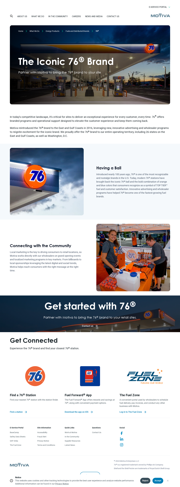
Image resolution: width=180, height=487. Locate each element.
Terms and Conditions (46, 445)
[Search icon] (11, 16)
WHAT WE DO (37, 16)
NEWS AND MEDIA (94, 16)
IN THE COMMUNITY (58, 16)
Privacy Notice (43, 441)
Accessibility (42, 432)
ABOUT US (22, 16)
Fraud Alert (41, 437)
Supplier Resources (72, 441)
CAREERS (76, 16)
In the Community (72, 437)
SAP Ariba (14, 441)
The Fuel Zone (15, 445)
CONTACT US (113, 16)
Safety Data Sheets (17, 437)
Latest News (70, 445)
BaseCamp (14, 432)
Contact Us (96, 432)
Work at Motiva (71, 432)
